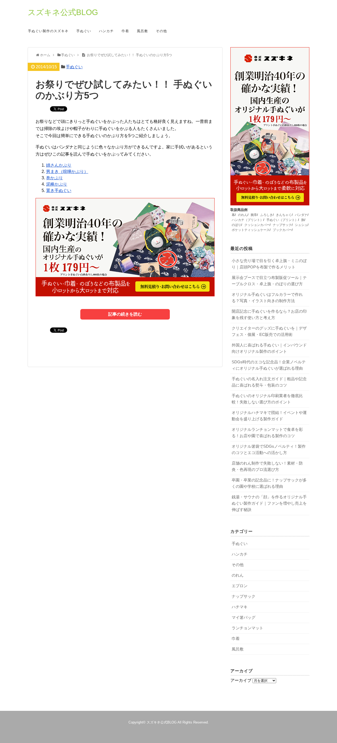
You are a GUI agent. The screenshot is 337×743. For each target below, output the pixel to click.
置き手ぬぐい (58, 190)
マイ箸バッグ (243, 617)
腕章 (254, 215)
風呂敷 (142, 31)
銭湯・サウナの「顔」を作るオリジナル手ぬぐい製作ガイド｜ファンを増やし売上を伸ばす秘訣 (269, 503)
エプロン (239, 585)
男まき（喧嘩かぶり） (67, 171)
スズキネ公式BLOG (63, 12)
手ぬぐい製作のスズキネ (48, 31)
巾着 (125, 31)
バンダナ (301, 215)
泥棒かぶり (56, 184)
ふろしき (266, 215)
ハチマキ (239, 607)
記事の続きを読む (125, 314)
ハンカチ (106, 31)
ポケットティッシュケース (251, 230)
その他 (161, 31)
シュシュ (301, 225)
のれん (242, 215)
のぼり (236, 225)
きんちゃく (284, 215)
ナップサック (282, 225)
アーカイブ (240, 680)
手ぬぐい (83, 31)
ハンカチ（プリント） (247, 220)
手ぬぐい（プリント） (282, 220)
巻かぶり (54, 178)
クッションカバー (257, 225)
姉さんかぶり (58, 165)
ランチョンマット (247, 628)
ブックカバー (282, 230)
